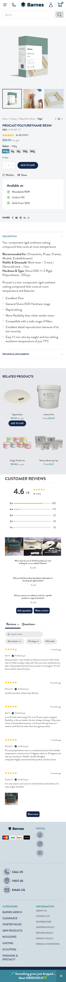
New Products (12, 931)
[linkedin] (25, 218)
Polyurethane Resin (27, 118)
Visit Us (17, 881)
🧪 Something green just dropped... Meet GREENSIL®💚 (33, 975)
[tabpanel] (33, 725)
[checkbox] (50, 641)
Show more (33, 814)
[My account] (50, 5)
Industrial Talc (48, 414)
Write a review (41, 610)
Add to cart (28, 165)
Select (5, 146)
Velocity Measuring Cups (48, 460)
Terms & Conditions (48, 944)
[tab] (29, 624)
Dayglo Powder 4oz (17, 460)
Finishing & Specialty (10, 957)
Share (24, 175)
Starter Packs (12, 924)
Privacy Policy (44, 938)
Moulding (9, 937)
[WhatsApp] (28, 218)
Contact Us (43, 916)
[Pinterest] (21, 218)
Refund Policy (44, 932)
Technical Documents (15, 354)
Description (9, 236)
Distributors (43, 921)
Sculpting (9, 949)
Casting (13, 118)
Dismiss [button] (61, 976)
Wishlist (10, 175)
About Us (41, 910)
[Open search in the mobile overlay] (33, 14)
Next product (62, 119)
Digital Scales (17, 414)
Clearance (9, 918)
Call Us (17, 872)
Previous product (55, 119)
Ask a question (24, 610)
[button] (33, 503)
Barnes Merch (12, 912)
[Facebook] (12, 218)
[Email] (16, 218)
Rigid (40, 118)
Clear (6, 158)
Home (5, 118)
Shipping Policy (45, 927)
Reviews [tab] (12, 624)
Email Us (18, 890)
